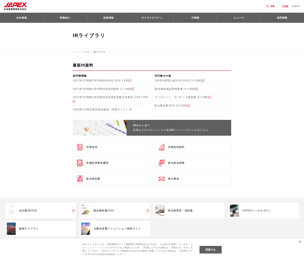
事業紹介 (65, 17)
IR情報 (195, 17)
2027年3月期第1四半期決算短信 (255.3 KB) (101, 80)
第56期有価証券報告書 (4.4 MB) (175, 89)
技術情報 (108, 17)
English (296, 6)
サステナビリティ (152, 17)
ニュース (239, 17)
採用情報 (282, 17)
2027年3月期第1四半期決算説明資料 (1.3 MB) (102, 89)
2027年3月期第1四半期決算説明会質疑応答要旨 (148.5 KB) (111, 97)
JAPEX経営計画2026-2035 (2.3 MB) (178, 80)
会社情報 (21, 17)
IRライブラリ (99, 52)
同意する (211, 249)
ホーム (76, 52)
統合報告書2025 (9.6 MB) (171, 105)
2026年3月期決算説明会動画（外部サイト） (101, 109)
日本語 (285, 6)
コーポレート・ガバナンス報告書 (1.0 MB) (182, 97)
